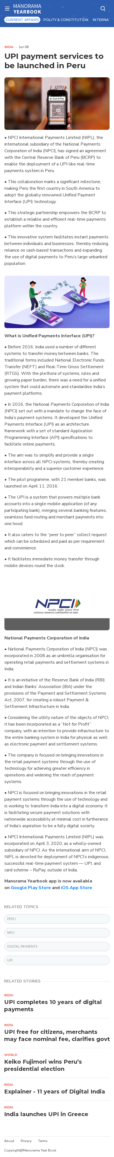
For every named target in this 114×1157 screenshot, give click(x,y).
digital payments (22, 946)
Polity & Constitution (65, 20)
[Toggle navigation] (9, 9)
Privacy (26, 1141)
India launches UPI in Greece (46, 1114)
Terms (43, 1141)
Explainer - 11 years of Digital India (54, 1091)
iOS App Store (76, 888)
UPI (9, 960)
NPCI (11, 933)
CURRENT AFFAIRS (22, 20)
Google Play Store (31, 888)
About (9, 1141)
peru (11, 919)
